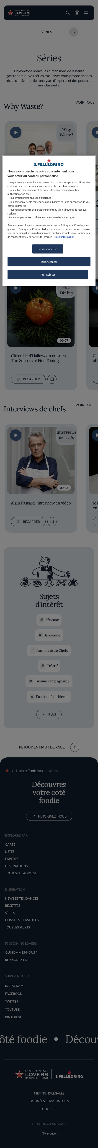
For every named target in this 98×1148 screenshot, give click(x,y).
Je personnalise (47, 248)
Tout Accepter (49, 261)
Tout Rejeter (47, 274)
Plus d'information (64, 236)
